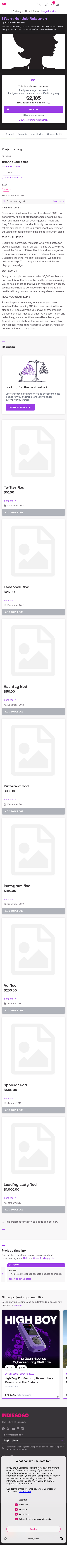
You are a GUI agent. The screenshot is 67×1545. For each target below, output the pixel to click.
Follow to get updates (20, 1278)
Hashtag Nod (15, 686)
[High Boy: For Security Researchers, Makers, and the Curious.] (31, 1339)
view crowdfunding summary (33, 119)
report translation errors (16, 1449)
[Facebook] (3, 1429)
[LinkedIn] (22, 1429)
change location (48, 11)
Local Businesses (11, 177)
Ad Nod (10, 985)
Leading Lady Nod (20, 1184)
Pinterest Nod (16, 786)
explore (18, 1305)
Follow (33, 109)
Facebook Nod (16, 587)
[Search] (39, 4)
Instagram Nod (17, 885)
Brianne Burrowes (15, 22)
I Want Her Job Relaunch (24, 18)
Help (25, 1258)
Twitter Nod (14, 487)
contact (17, 166)
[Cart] (45, 4)
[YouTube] (13, 1429)
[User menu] (58, 4)
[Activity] (52, 4)
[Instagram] (18, 1429)
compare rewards (19, 407)
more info (7, 166)
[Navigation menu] (64, 4)
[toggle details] (58, 1397)
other (6, 189)
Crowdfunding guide (43, 1258)
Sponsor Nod (15, 1085)
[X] (8, 1429)
